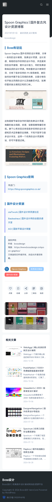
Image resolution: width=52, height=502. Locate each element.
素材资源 (24, 33)
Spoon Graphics (19, 269)
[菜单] (47, 4)
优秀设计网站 (36, 269)
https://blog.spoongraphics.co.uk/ (24, 189)
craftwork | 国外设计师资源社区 (23, 212)
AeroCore (33, 489)
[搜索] (41, 4)
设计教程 (33, 33)
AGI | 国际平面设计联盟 (19, 228)
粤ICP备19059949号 (16, 497)
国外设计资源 (12, 274)
